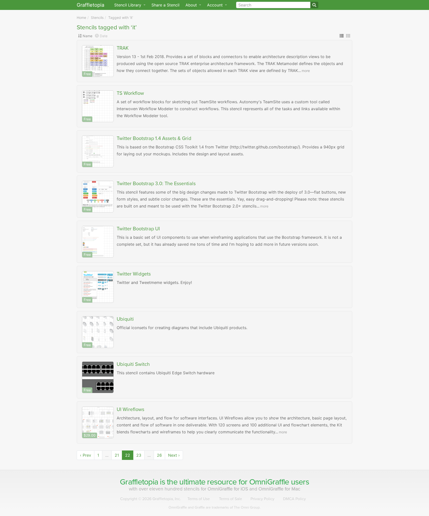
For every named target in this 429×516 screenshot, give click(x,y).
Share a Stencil (165, 4)
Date (103, 36)
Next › (174, 455)
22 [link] (127, 455)
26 (159, 455)
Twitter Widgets (134, 274)
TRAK (123, 48)
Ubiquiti (125, 319)
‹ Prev (85, 455)
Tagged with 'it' (120, 17)
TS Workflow (130, 93)
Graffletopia (90, 5)
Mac (279, 489)
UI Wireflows (130, 410)
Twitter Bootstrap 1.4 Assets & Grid (154, 138)
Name (87, 36)
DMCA (294, 498)
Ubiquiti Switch (133, 364)
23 (138, 455)
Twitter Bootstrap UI (138, 229)
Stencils (97, 17)
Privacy (262, 498)
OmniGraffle (269, 482)
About (191, 4)
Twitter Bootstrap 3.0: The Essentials (156, 184)
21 (117, 455)
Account (215, 4)
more (306, 71)
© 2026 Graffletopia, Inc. (150, 498)
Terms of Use (198, 498)
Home (81, 17)
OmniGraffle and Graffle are (214, 507)
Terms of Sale (230, 498)
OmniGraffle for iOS (228, 489)
